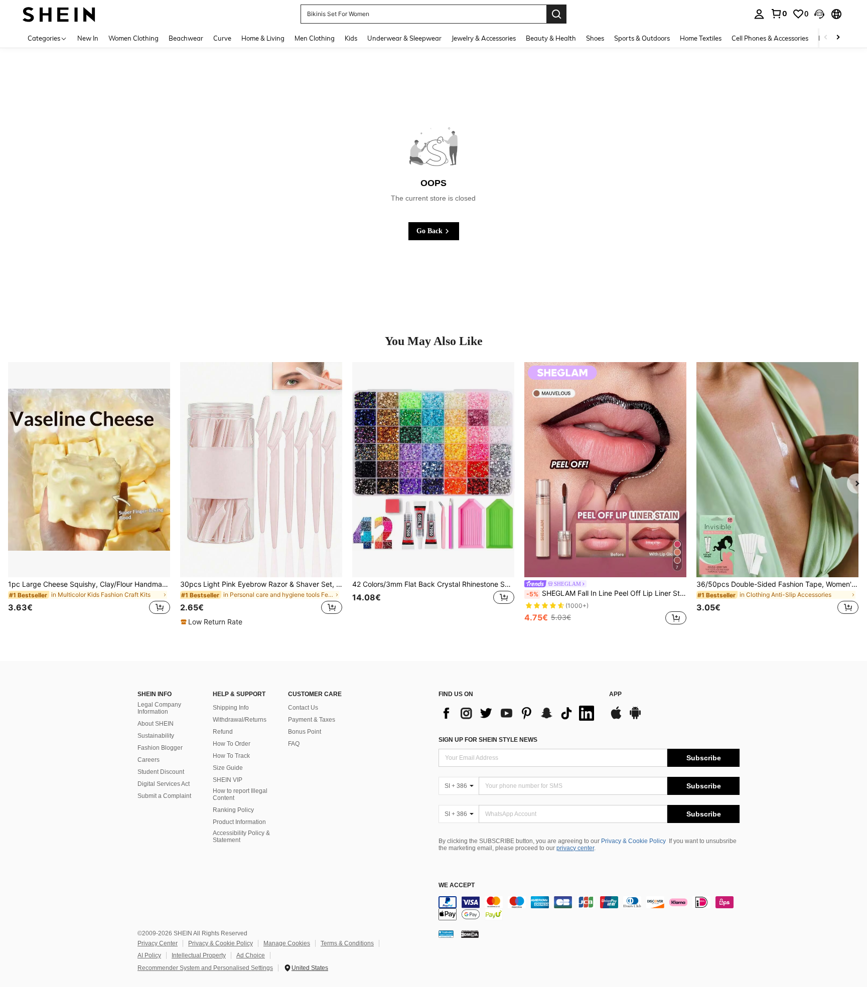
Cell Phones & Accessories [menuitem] (770, 38)
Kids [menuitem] (351, 38)
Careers (148, 759)
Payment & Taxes (311, 719)
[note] (212, 622)
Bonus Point (304, 731)
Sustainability (155, 735)
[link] (778, 14)
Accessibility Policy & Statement (241, 837)
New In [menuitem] (87, 38)
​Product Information (239, 822)
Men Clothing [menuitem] (315, 38)
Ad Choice (250, 955)
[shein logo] (59, 14)
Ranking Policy (233, 809)
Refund (223, 731)
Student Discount (160, 771)
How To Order (231, 743)
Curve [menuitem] (222, 38)
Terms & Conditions (347, 943)
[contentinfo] (589, 908)
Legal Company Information (159, 708)
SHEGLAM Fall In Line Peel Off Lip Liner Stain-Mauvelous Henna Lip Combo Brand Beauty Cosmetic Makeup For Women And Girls (606, 593)
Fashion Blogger (160, 747)
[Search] (556, 14)
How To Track (231, 755)
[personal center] (759, 14)
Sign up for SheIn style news (488, 739)
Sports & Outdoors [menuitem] (642, 38)
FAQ (294, 743)
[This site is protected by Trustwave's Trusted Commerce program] (446, 933)
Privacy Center (157, 943)
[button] (819, 14)
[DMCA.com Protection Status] (470, 933)
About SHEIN (155, 723)
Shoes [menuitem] (595, 38)
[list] (519, 713)
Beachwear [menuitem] (186, 38)
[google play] (635, 717)
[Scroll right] (837, 38)
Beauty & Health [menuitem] (551, 38)
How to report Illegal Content (240, 794)
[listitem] (89, 494)
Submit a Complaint (164, 795)
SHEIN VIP (227, 779)
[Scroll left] (825, 38)
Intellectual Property (199, 955)
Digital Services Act (163, 783)
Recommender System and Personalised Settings (205, 967)
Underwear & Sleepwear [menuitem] (404, 38)
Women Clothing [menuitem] (133, 38)
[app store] (616, 717)
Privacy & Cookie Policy (633, 841)
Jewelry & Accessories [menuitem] (484, 38)
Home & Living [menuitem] (262, 38)
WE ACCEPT (457, 885)
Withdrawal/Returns (239, 719)
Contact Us (303, 707)
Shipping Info (231, 707)
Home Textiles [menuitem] (700, 38)
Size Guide (228, 767)
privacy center (575, 848)
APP (615, 694)
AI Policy (149, 955)
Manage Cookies (286, 943)
